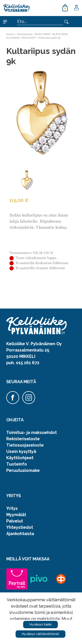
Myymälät (16, 514)
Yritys (12, 508)
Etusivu (10, 34)
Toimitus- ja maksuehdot (31, 432)
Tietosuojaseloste (25, 445)
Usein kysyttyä (21, 451)
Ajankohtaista (20, 533)
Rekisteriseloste (23, 438)
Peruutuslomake (23, 470)
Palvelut (14, 521)
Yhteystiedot (19, 527)
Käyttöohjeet (19, 457)
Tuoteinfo (16, 464)
